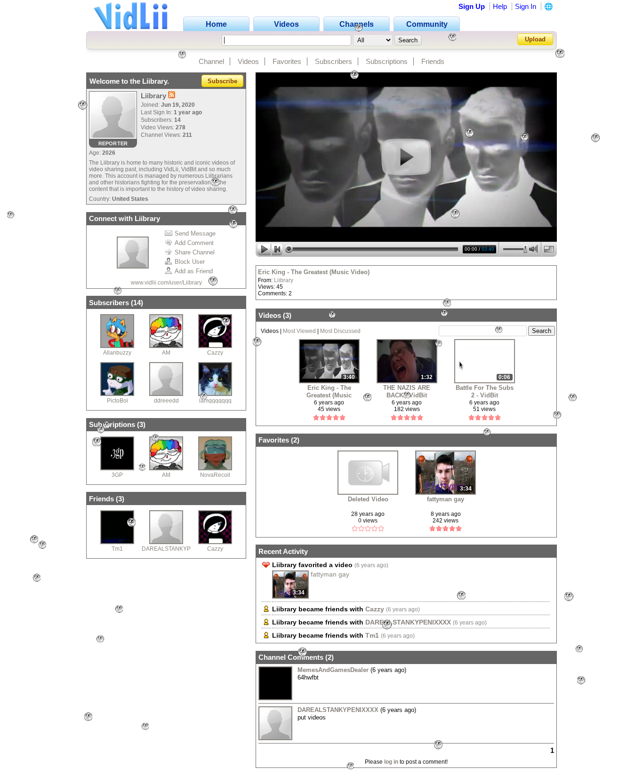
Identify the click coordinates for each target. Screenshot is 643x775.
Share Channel (195, 252)
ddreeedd (166, 400)
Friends (432, 61)
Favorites (287, 61)
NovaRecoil (215, 475)
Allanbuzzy (117, 352)
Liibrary (283, 280)
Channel (211, 61)
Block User (190, 261)
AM (166, 352)
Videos (248, 61)
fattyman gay (445, 499)
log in (391, 762)
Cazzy (215, 352)
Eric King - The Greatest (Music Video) (314, 272)
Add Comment (194, 242)
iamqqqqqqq (215, 400)
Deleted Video (368, 499)
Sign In (525, 6)
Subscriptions (387, 61)
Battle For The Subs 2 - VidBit (485, 391)
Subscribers (333, 61)
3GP (117, 475)
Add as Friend (194, 271)
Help (500, 6)
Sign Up (471, 6)
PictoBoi (117, 400)
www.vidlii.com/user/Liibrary (166, 282)
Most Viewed (299, 331)
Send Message (195, 233)
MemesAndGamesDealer (333, 669)
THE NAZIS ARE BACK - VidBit (406, 391)
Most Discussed (340, 331)
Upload (535, 39)
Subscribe (222, 81)
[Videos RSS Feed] (171, 96)
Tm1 (117, 549)
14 (137, 303)
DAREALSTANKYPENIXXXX (178, 549)
